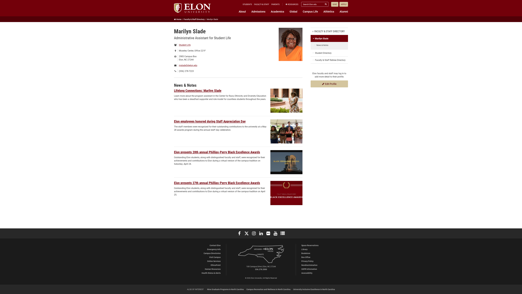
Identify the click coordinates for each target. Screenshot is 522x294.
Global (293, 11)
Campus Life (310, 11)
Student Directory (323, 52)
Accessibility (306, 273)
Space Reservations (310, 245)
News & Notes (322, 45)
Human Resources (213, 269)
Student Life (185, 44)
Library (304, 249)
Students (247, 4)
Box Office (305, 257)
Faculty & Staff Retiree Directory (330, 60)
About (242, 11)
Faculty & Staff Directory (329, 31)
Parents (275, 4)
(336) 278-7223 (186, 71)
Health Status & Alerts (211, 273)
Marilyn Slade (321, 38)
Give (335, 4)
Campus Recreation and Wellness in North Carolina (268, 289)
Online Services (214, 261)
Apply (344, 4)
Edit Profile (330, 83)
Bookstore (305, 253)
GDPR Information (309, 269)
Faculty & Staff (261, 4)
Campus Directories (212, 253)
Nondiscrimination (309, 265)
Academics (277, 11)
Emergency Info (214, 249)
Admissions (258, 11)
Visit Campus (215, 257)
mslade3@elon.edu (188, 65)
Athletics (328, 11)
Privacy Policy (307, 261)
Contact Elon (215, 245)
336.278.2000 (261, 269)
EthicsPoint (216, 265)
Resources (293, 4)
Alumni (344, 11)
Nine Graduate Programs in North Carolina (225, 289)
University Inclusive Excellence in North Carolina (314, 289)
